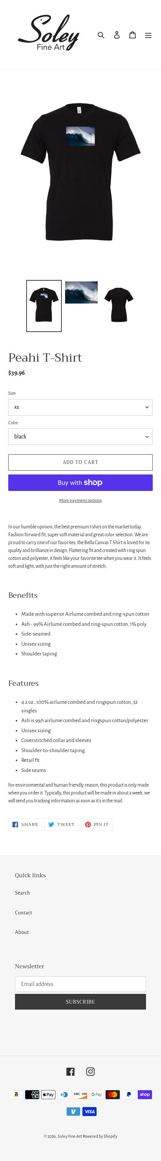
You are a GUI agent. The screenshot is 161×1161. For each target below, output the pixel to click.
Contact (23, 913)
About (22, 932)
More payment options (80, 500)
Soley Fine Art (70, 1136)
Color (13, 422)
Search (22, 893)
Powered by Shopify (100, 1136)
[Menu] (148, 35)
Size (12, 393)
